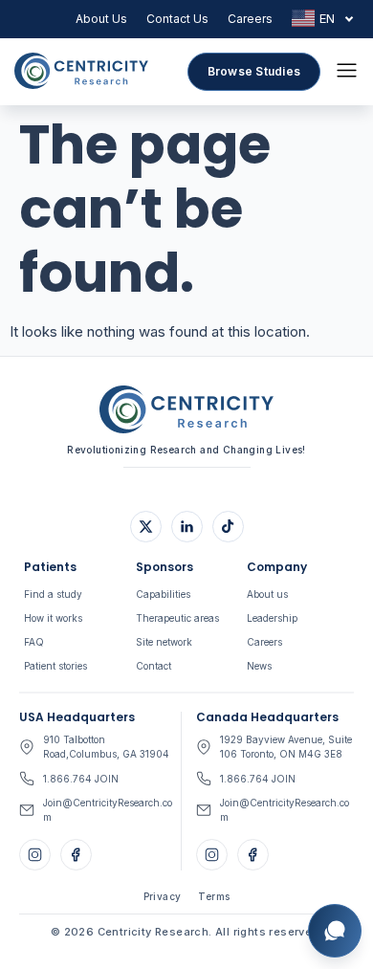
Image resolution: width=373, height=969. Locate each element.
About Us (101, 18)
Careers (250, 18)
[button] (347, 71)
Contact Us (177, 18)
